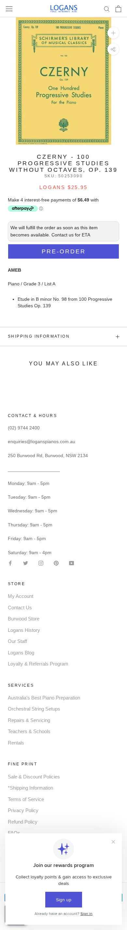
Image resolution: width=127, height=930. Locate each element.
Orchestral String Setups (34, 709)
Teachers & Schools (29, 731)
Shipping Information (39, 336)
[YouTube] (71, 562)
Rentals (16, 743)
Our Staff (17, 641)
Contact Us (20, 607)
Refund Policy (22, 822)
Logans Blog (21, 652)
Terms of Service (26, 799)
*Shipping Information (30, 788)
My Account (20, 596)
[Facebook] (10, 562)
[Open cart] (118, 9)
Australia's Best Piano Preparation (44, 697)
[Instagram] (40, 562)
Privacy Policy (23, 810)
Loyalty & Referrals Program (38, 663)
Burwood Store (23, 618)
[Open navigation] (9, 8)
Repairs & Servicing (29, 720)
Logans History (24, 630)
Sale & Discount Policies (34, 776)
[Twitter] (25, 562)
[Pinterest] (56, 562)
